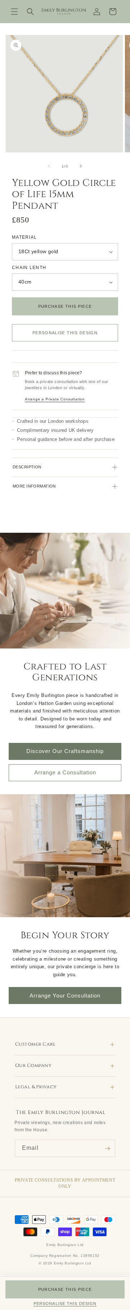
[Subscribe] (107, 1148)
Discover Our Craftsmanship (65, 751)
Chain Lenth (29, 267)
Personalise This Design (65, 332)
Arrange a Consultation (65, 772)
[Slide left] (49, 166)
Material (24, 237)
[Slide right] (81, 166)
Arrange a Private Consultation (55, 399)
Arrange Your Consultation (65, 995)
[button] (14, 12)
